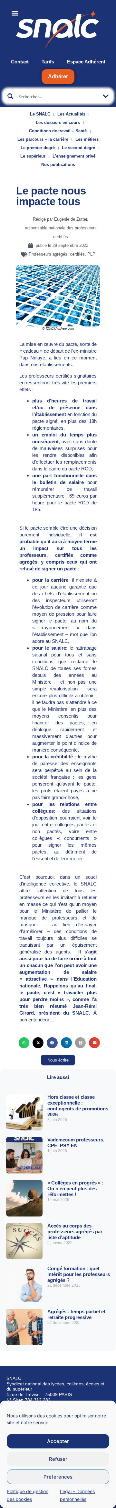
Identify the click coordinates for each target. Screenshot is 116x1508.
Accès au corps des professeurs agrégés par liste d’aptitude (74, 1231)
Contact (20, 61)
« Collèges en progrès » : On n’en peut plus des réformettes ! (75, 1188)
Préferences (58, 1477)
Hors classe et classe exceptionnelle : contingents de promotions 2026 (77, 1105)
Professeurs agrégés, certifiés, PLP (62, 254)
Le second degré (78, 147)
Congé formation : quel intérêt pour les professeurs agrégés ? (78, 1274)
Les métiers (87, 139)
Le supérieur (32, 156)
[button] (24, 1042)
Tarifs (48, 61)
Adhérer (58, 76)
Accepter (58, 1441)
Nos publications (58, 164)
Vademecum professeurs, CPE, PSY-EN (75, 1142)
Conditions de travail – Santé (58, 130)
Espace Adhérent (86, 61)
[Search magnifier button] (10, 96)
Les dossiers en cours (58, 122)
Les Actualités (71, 114)
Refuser (58, 1459)
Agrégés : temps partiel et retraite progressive (76, 1314)
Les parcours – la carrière (42, 139)
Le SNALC (40, 114)
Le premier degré (38, 147)
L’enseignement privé (74, 156)
